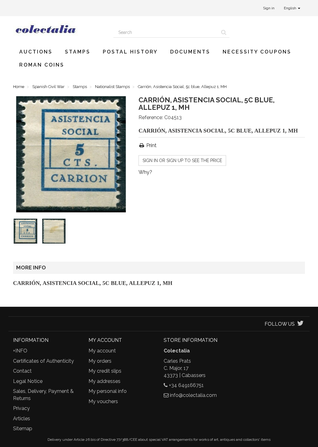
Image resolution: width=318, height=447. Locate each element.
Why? (145, 172)
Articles (21, 418)
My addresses (104, 381)
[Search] (223, 32)
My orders (100, 361)
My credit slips (105, 371)
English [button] (290, 8)
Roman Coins (41, 65)
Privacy (21, 408)
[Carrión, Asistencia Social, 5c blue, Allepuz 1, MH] (26, 232)
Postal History (130, 52)
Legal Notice (28, 381)
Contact (22, 371)
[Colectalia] (58, 29)
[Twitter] (300, 324)
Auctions (35, 52)
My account (102, 351)
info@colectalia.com (193, 395)
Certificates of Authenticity (43, 361)
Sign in (269, 8)
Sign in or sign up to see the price (182, 160)
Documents (190, 52)
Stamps (77, 52)
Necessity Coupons (257, 52)
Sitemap (22, 428)
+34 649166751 (186, 385)
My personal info (108, 391)
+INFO (20, 351)
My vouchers (103, 401)
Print (151, 145)
